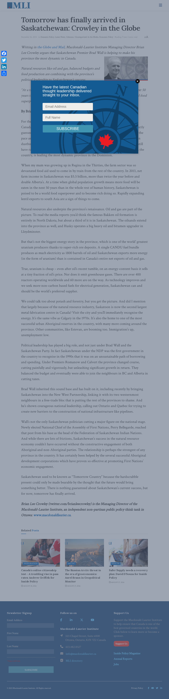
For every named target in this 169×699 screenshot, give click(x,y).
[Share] (4, 73)
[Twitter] (4, 60)
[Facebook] (4, 53)
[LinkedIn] (4, 66)
